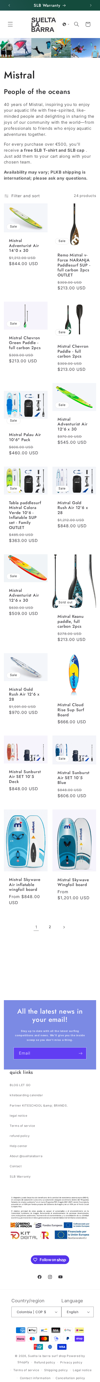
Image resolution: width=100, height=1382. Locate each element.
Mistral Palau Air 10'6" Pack (25, 437)
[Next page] (63, 927)
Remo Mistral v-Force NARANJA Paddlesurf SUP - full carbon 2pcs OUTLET (74, 265)
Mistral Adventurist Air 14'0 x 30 (24, 245)
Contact (16, 1166)
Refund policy (44, 1362)
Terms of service (22, 1126)
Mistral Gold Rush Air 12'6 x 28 (73, 507)
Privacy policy (71, 1362)
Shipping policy (56, 1370)
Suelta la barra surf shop (47, 1356)
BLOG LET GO (20, 1085)
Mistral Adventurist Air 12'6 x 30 (73, 424)
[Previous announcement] (9, 5)
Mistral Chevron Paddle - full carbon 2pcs (73, 351)
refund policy (20, 1136)
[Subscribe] (80, 1053)
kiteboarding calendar (26, 1095)
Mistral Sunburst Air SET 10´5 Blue (73, 777)
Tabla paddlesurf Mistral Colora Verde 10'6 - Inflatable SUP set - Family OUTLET (25, 515)
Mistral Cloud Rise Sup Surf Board (71, 709)
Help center (18, 1146)
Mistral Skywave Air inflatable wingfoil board (25, 884)
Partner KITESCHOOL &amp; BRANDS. (39, 1105)
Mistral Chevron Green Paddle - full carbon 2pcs (25, 342)
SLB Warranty (20, 1176)
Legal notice (82, 1370)
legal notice (18, 1115)
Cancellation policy (70, 1378)
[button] (10, 24)
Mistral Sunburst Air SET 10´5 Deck (25, 776)
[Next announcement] (90, 5)
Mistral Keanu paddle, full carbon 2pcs (71, 621)
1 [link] (36, 927)
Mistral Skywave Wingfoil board (73, 882)
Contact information (35, 1378)
